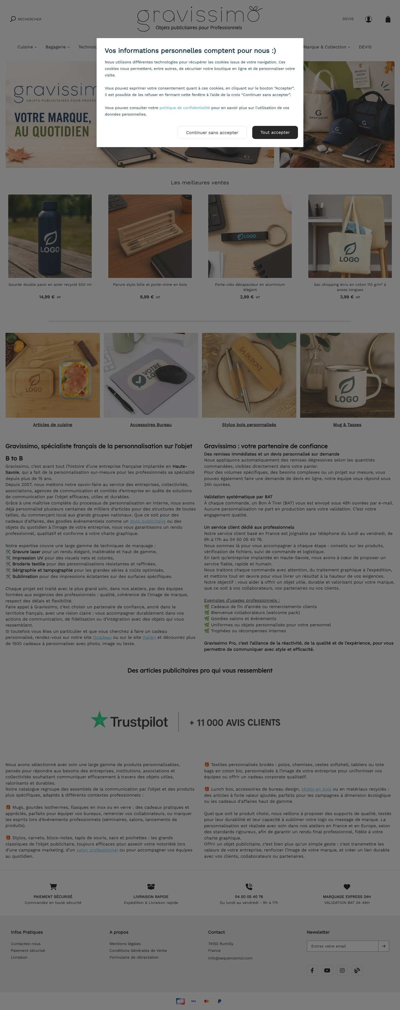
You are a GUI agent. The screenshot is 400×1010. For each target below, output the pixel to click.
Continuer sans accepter (212, 132)
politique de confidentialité (184, 108)
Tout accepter (275, 132)
